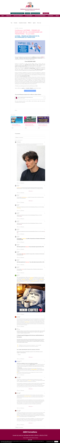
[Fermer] (59, 441)
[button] (31, 298)
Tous (11, 22)
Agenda (34, 22)
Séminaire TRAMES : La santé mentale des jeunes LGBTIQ (16, 125)
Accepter (56, 441)
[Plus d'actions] (44, 142)
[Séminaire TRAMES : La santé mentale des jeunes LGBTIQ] (17, 119)
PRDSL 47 (29, 22)
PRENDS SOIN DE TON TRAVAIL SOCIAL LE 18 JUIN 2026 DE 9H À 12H (30, 125)
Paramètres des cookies (50, 441)
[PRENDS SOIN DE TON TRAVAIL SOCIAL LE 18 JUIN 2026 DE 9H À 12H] (30, 119)
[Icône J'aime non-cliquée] (17, 183)
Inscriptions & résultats (22, 22)
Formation (15, 22)
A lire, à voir (39, 22)
